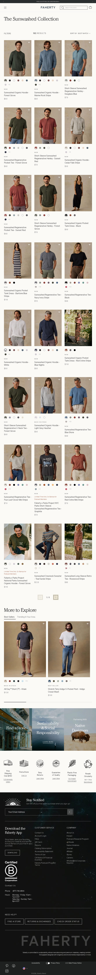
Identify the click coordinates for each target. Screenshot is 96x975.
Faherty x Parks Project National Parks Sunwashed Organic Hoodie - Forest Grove (17, 580)
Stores (69, 855)
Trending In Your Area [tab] (26, 616)
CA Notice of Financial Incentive (43, 859)
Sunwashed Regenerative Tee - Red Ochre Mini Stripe (78, 498)
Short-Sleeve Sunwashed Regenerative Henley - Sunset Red (47, 158)
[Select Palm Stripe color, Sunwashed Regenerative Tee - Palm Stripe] (83, 282)
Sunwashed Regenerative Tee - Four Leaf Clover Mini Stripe (17, 498)
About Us (70, 833)
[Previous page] (40, 597)
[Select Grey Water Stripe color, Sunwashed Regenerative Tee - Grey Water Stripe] (35, 286)
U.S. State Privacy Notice (73, 963)
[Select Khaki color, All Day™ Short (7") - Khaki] (5, 681)
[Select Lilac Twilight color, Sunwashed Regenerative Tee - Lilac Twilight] (48, 282)
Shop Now (80, 739)
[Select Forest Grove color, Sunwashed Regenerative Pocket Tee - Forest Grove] (5, 147)
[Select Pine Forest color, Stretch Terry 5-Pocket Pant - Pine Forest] (53, 681)
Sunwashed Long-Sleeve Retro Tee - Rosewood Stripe (78, 577)
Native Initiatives (73, 845)
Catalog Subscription (43, 848)
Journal (69, 848)
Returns (38, 845)
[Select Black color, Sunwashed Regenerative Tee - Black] (66, 282)
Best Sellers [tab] (9, 616)
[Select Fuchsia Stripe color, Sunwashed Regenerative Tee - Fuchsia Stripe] (66, 286)
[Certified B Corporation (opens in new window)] (19, 871)
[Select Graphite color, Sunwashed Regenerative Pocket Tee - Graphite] (26, 147)
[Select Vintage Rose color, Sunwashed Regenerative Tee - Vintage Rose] (87, 282)
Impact (69, 836)
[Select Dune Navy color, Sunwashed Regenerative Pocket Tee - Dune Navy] (5, 152)
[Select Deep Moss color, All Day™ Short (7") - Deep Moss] (14, 681)
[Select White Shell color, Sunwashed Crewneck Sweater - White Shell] (35, 568)
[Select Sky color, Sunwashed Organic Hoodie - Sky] (40, 417)
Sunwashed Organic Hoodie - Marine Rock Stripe (47, 94)
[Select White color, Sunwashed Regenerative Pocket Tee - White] (22, 147)
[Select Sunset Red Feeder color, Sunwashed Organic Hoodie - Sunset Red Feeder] (18, 80)
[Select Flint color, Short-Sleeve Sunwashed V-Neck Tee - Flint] (9, 417)
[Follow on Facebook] (14, 966)
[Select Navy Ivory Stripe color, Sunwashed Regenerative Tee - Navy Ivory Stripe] (35, 282)
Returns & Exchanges (39, 921)
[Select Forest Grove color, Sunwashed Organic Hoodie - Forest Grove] (5, 80)
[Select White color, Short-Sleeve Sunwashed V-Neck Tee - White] (14, 417)
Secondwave (88, 782)
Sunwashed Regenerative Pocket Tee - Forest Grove (15, 161)
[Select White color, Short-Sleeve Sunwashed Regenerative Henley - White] (78, 80)
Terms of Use (40, 855)
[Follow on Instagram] (7, 971)
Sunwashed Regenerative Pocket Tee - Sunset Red (15, 229)
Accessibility (36, 963)
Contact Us (39, 833)
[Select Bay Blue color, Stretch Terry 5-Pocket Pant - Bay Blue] (62, 681)
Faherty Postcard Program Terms (45, 864)
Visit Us (16, 737)
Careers (70, 858)
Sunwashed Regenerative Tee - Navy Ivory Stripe (48, 296)
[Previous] (3, 1)
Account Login (40, 836)
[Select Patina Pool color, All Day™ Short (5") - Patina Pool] (22, 681)
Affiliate (69, 851)
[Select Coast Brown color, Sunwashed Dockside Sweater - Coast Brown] (44, 563)
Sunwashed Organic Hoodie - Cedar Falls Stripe (77, 161)
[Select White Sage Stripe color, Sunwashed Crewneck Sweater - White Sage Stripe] (48, 563)
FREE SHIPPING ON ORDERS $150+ (48, 1)
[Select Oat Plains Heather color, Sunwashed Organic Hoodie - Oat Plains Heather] (22, 80)
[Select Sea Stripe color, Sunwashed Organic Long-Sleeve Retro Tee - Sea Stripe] (78, 563)
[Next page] (55, 597)
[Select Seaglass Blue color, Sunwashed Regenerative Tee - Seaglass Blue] (40, 282)
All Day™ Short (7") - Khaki (15, 689)
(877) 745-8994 (18, 891)
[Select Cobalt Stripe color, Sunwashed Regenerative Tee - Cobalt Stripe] (78, 282)
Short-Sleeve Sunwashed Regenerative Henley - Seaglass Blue (76, 91)
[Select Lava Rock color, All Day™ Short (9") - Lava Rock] (18, 681)
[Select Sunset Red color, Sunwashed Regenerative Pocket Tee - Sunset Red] (9, 147)
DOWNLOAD (12, 853)
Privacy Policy (55, 963)
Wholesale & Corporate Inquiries (76, 862)
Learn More (48, 742)
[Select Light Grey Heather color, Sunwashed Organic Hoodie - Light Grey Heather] (5, 84)
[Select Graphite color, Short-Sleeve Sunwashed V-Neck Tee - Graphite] (18, 417)
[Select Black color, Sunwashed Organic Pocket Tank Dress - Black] (66, 215)
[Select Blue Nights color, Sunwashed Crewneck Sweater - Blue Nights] (57, 563)
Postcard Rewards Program (78, 839)
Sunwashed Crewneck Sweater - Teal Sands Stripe (48, 577)
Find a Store (14, 921)
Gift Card (38, 842)
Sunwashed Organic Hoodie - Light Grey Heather (47, 426)
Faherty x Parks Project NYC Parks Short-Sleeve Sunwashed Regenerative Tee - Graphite (48, 507)
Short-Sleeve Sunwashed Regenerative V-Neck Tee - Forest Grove (16, 428)
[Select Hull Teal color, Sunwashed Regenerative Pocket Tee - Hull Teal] (14, 147)
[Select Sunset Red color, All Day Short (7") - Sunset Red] (9, 681)
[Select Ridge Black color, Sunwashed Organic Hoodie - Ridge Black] (9, 80)
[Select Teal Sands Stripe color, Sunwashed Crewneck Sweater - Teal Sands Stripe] (35, 563)
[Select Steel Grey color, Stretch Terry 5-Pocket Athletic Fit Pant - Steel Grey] (66, 681)
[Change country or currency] (25, 968)
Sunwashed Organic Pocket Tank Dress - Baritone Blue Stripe (16, 293)
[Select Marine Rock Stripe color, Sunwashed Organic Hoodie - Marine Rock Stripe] (26, 80)
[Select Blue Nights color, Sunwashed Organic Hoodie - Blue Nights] (35, 350)
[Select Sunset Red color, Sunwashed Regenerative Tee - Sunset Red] (44, 282)
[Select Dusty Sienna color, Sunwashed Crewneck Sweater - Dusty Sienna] (52, 563)
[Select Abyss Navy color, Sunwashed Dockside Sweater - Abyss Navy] (40, 563)
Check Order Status (68, 921)
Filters (7, 33)
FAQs (37, 839)
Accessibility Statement (44, 851)
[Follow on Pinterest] (7, 966)
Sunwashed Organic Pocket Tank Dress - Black (76, 224)
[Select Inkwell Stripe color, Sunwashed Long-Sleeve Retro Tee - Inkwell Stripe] (74, 563)
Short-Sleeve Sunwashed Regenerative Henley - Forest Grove (47, 226)
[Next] (93, 1)
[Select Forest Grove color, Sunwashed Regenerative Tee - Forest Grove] (52, 282)
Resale (71, 842)
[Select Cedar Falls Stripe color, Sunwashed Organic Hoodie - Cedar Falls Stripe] (66, 147)
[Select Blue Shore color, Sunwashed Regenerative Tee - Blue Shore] (57, 282)
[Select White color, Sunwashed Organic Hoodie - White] (14, 80)
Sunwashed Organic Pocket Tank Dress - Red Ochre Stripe (78, 359)
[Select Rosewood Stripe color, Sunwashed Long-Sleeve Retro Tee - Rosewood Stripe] (66, 563)
